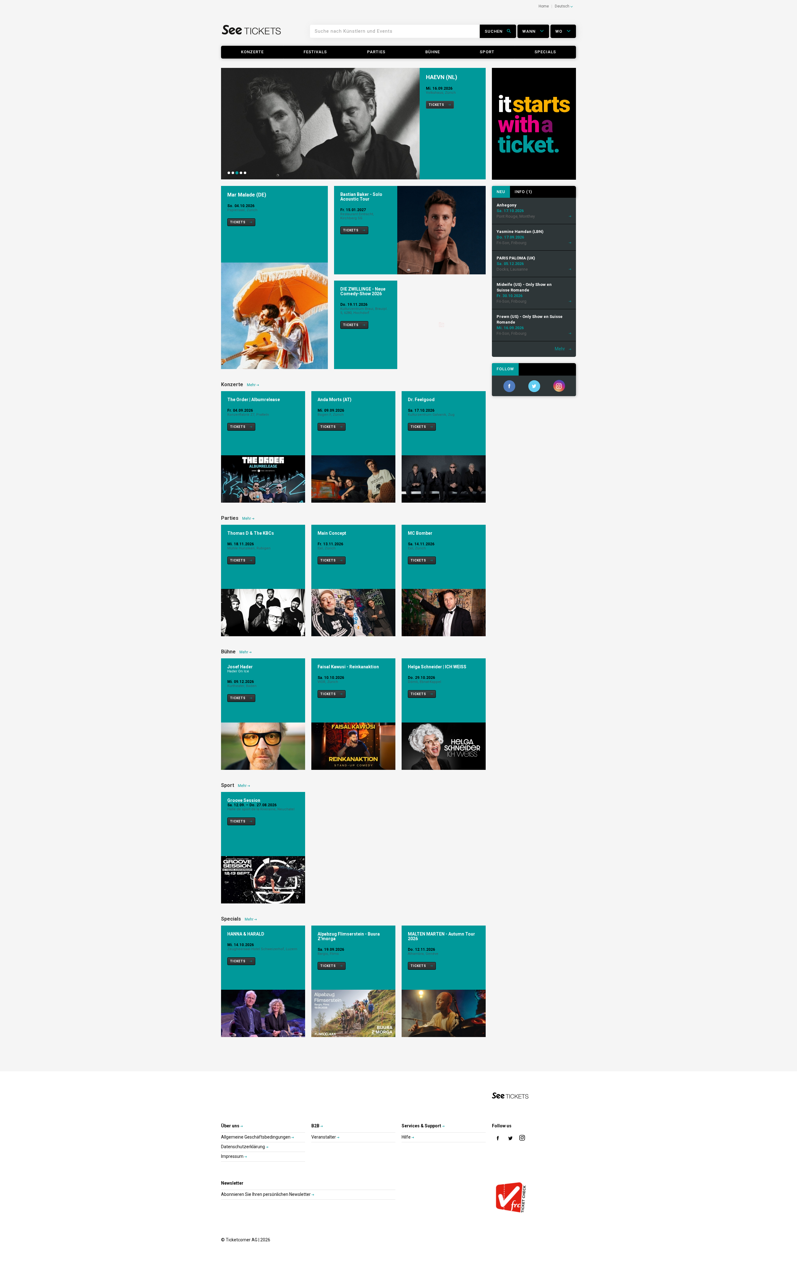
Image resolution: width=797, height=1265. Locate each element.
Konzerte (252, 52)
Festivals (315, 52)
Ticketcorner (251, 33)
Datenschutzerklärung (243, 1146)
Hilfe (407, 1137)
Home (544, 6)
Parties (376, 52)
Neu (501, 191)
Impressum (232, 1156)
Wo (559, 31)
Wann (529, 31)
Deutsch (562, 6)
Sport (487, 52)
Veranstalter (324, 1137)
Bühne (432, 52)
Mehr (252, 385)
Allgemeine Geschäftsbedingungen (256, 1137)
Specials (545, 52)
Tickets (437, 105)
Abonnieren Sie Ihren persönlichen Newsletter (266, 1194)
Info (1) (523, 191)
